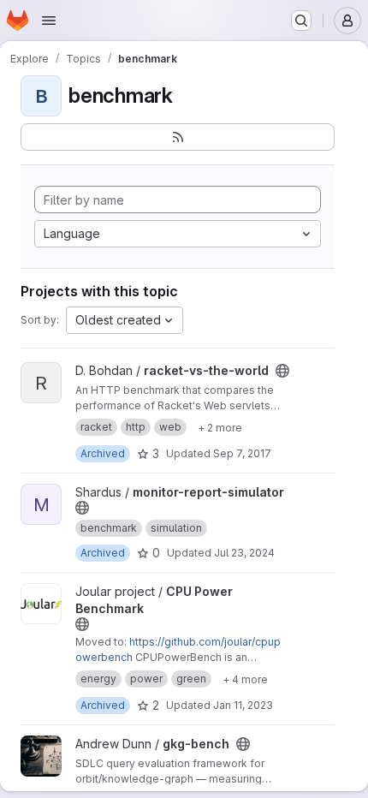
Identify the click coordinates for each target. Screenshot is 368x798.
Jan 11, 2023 (243, 705)
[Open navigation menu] (48, 20)
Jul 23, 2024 (244, 552)
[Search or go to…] (301, 20)
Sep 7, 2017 (242, 453)
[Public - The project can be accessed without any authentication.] (282, 371)
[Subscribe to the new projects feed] (178, 137)
